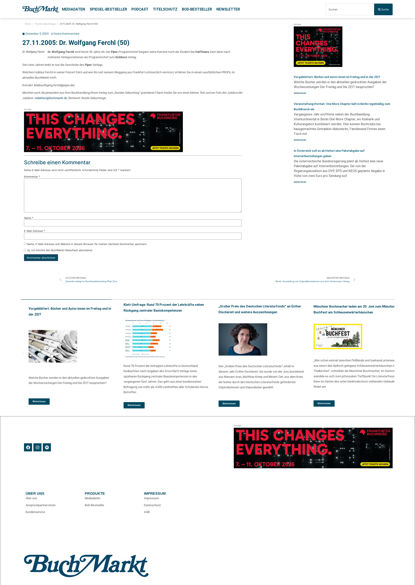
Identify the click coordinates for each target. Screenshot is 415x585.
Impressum (151, 498)
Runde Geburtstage (45, 23)
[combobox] (350, 9)
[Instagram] (37, 447)
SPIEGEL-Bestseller (108, 9)
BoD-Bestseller (197, 9)
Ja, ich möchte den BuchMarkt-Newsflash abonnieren (59, 250)
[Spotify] (47, 447)
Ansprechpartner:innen (41, 505)
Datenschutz (152, 505)
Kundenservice (35, 512)
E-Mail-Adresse (34, 231)
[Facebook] (28, 447)
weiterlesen (300, 93)
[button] (23, 352)
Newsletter (228, 9)
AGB (147, 512)
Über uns (31, 498)
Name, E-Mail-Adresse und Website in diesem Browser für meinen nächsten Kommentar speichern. (87, 244)
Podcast (139, 9)
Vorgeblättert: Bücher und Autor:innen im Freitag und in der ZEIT (337, 77)
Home (28, 23)
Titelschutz (165, 9)
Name (28, 217)
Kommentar (32, 176)
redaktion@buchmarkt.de (51, 98)
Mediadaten (73, 9)
